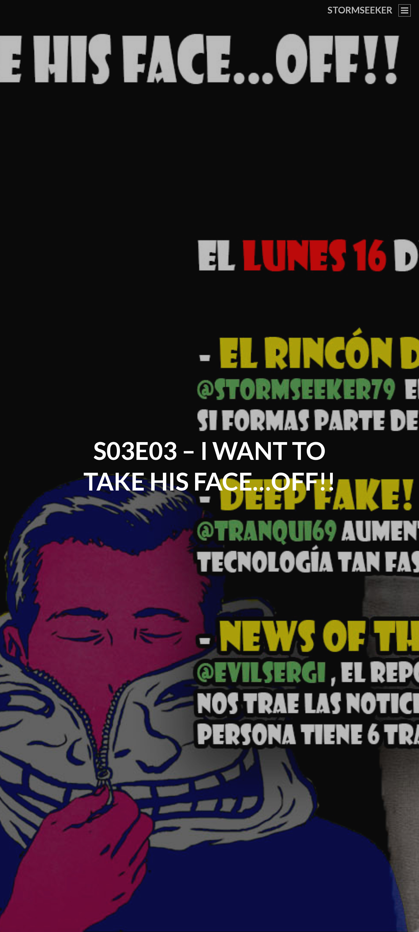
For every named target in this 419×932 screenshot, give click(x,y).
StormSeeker (360, 9)
